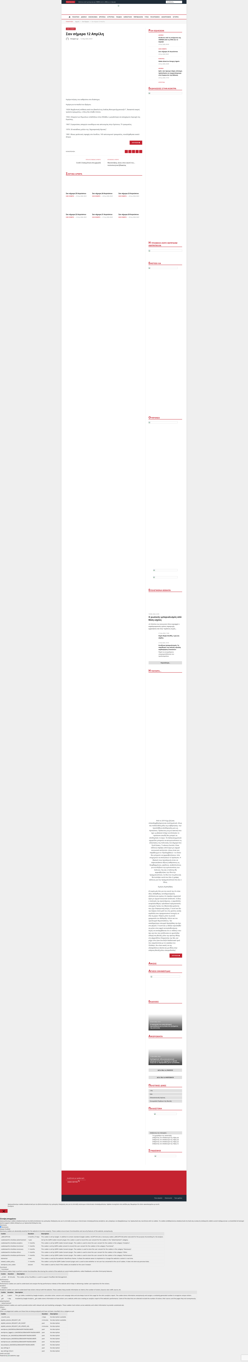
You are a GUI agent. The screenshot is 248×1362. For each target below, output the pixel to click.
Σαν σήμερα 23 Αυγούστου (128, 193)
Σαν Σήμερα (71, 29)
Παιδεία (119, 17)
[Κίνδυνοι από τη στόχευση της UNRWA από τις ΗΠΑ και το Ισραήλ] (153, 37)
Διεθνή (84, 17)
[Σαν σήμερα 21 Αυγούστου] (104, 205)
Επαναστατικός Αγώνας (157, 1098)
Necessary (5, 1227)
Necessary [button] (3, 1225)
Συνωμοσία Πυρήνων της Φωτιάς (161, 1101)
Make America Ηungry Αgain (169, 61)
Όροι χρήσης (178, 1198)
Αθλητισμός (166, 17)
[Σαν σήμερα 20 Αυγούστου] (130, 205)
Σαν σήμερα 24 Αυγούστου (102, 193)
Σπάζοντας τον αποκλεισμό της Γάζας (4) (165, 1138)
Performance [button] (4, 1279)
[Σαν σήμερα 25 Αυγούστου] (78, 184)
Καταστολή (128, 17)
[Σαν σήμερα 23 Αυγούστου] (130, 184)
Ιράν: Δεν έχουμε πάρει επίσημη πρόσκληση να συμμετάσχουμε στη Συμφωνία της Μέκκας (170, 73)
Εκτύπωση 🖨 (136, 142)
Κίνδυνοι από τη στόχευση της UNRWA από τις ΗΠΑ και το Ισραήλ (97, 2)
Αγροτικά (110, 17)
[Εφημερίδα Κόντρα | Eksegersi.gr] (124, 9)
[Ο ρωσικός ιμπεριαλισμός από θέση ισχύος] (165, 603)
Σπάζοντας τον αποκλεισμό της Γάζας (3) (165, 1140)
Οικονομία (92, 17)
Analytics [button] (3, 1286)
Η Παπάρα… (155, 671)
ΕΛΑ (151, 1094)
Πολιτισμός (155, 17)
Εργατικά (102, 17)
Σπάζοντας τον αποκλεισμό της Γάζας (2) (165, 1142)
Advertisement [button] (4, 1301)
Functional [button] (3, 1267)
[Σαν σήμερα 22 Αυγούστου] (78, 205)
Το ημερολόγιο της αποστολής (162, 1135)
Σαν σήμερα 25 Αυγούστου (76, 193)
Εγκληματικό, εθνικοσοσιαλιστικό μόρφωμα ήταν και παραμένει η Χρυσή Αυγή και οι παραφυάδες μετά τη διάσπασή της (165, 1061)
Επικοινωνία (168, 1198)
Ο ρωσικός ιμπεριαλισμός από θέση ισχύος (165, 618)
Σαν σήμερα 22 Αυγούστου (76, 214)
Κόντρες (161, 58)
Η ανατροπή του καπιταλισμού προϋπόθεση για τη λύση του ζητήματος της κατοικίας (164, 1026)
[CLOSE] (4, 1211)
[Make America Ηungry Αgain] (153, 61)
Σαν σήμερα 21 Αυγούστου (102, 214)
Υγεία (147, 17)
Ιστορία (176, 17)
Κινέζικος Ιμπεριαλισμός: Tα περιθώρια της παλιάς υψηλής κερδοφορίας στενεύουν (169, 650)
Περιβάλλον (138, 17)
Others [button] (2, 1307)
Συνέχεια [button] (11, 1206)
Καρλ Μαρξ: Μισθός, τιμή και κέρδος (168, 637)
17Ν (151, 1091)
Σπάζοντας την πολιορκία (158, 1133)
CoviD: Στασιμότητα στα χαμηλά (88, 163)
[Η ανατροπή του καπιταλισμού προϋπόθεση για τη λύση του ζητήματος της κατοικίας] (165, 1017)
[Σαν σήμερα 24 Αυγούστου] (104, 184)
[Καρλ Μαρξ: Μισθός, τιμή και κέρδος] (153, 635)
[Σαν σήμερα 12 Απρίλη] (104, 94)
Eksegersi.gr (74, 39)
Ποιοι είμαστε (158, 1198)
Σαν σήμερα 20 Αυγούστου (128, 214)
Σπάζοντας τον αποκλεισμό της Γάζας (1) (165, 1144)
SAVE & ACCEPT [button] (5, 1353)
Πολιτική (75, 17)
